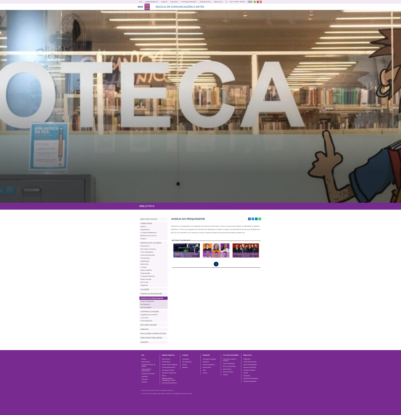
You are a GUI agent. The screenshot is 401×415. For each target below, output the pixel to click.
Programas (206, 362)
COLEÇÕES (144, 289)
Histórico (143, 226)
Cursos (163, 2)
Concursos (144, 379)
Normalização (145, 304)
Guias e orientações (147, 301)
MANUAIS (144, 329)
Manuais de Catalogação (250, 378)
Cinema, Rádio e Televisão (169, 364)
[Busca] (226, 2)
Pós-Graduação (187, 362)
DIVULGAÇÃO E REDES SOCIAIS (153, 333)
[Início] (144, 7)
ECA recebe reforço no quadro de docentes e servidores (216, 255)
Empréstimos (144, 246)
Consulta (143, 267)
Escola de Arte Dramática (169, 383)
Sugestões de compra (148, 314)
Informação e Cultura (168, 370)
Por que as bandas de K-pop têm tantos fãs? (246, 255)
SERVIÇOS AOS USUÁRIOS (151, 243)
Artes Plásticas (166, 362)
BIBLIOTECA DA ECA (148, 219)
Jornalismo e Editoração (169, 373)
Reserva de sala (145, 279)
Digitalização (144, 261)
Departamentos (168, 355)
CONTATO (144, 342)
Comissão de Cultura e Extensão (229, 360)
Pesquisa (173, 2)
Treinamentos (145, 258)
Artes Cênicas (166, 359)
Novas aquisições (146, 321)
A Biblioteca (246, 359)
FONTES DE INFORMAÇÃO (151, 294)
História (143, 359)
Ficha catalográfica (146, 252)
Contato (205, 373)
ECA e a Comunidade (229, 366)
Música (164, 375)
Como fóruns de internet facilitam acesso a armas (186, 255)
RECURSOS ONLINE (148, 325)
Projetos (143, 238)
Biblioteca (218, 2)
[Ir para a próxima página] (216, 264)
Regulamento (145, 229)
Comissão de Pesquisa (209, 359)
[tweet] (253, 219)
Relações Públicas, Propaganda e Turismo (168, 379)
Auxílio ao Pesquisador (250, 364)
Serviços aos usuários (249, 367)
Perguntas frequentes (249, 381)
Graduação (185, 359)
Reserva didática (146, 270)
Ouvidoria (144, 382)
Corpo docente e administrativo (146, 370)
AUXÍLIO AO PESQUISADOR (151, 298)
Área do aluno (207, 367)
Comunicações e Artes (168, 367)
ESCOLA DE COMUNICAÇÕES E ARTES (180, 6)
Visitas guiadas (145, 273)
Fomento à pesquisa (209, 364)
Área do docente (228, 372)
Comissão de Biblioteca (148, 232)
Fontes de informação (249, 362)
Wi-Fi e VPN (144, 282)
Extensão (185, 367)
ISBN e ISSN (144, 264)
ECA (140, 2)
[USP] (250, 2)
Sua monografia (145, 307)
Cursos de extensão (229, 363)
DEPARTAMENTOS (151, 2)
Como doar (144, 317)
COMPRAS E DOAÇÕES (149, 312)
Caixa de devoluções (147, 255)
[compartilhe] (249, 219)
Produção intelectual (147, 276)
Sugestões (144, 285)
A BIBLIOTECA (146, 223)
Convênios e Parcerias (147, 373)
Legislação (144, 376)
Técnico (184, 364)
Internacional (204, 2)
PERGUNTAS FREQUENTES (151, 338)
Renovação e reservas (148, 249)
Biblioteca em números (148, 235)
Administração (145, 362)
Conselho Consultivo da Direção (148, 365)
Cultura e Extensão (188, 2)
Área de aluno (227, 369)
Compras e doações (249, 370)
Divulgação (246, 375)
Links (204, 370)
